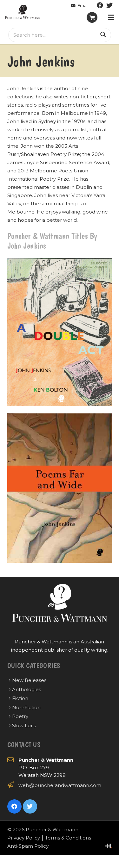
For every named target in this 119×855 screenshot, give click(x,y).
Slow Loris (24, 725)
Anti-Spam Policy (28, 846)
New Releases (29, 680)
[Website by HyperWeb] (108, 846)
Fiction (20, 698)
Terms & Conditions (68, 838)
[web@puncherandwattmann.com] (80, 5)
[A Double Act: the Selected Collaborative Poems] (59, 332)
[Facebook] (100, 5)
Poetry (20, 716)
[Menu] (111, 17)
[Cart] (92, 17)
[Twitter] (109, 5)
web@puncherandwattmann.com (59, 785)
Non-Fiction (26, 707)
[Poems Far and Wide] (59, 488)
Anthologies (26, 689)
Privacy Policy (23, 838)
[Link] (22, 12)
